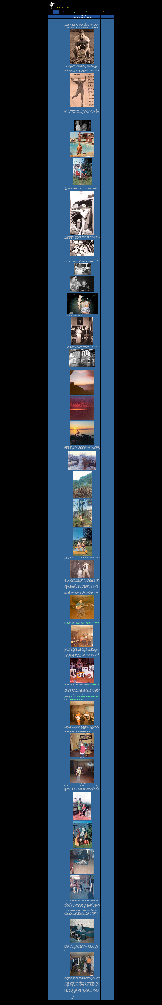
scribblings (86, 12)
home (50, 12)
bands (56, 12)
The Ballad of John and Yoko (76, 699)
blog (73, 12)
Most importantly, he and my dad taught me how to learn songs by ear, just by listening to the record (82, 623)
